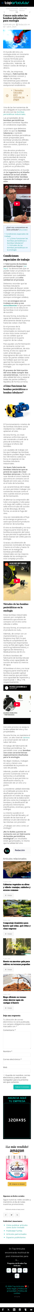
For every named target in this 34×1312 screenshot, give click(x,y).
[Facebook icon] (15, 1296)
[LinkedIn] (14, 1309)
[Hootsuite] (25, 1309)
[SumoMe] (31, 1309)
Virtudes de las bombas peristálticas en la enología (17, 247)
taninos (26, 737)
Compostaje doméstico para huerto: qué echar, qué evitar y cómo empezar (17, 926)
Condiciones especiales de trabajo (16, 235)
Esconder (23, 230)
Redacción (22, 24)
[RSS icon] (19, 1296)
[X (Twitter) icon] (17, 1296)
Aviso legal (11, 1288)
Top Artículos (18, 1286)
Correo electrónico (12, 1059)
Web (5, 1067)
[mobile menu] (2, 2)
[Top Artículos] (17, 3)
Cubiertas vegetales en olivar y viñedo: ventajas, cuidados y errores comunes (17, 887)
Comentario (9, 1030)
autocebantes (10, 305)
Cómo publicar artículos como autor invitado (17, 1226)
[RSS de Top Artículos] (17, 1215)
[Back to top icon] (30, 1303)
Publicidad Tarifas (14, 1230)
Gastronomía (12, 8)
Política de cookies (20, 1292)
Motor (22, 10)
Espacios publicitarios (16, 1237)
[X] (8, 1309)
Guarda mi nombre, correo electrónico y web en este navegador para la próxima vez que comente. (16, 1078)
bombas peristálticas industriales (14, 113)
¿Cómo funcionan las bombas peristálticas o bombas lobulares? (17, 240)
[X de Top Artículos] (11, 1215)
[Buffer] (20, 1309)
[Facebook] (3, 1309)
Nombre (7, 1051)
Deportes (13, 10)
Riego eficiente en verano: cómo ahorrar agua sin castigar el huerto (14, 1000)
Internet (23, 8)
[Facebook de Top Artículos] (5, 1215)
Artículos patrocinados (16, 1234)
